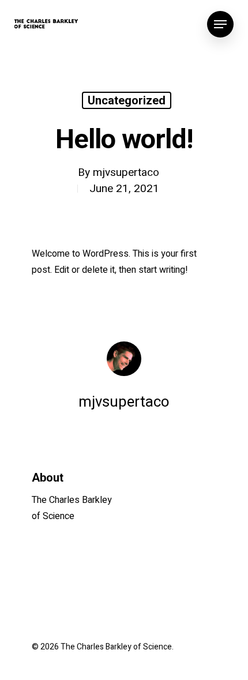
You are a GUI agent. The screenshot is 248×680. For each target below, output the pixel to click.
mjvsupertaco (126, 172)
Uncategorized (127, 100)
